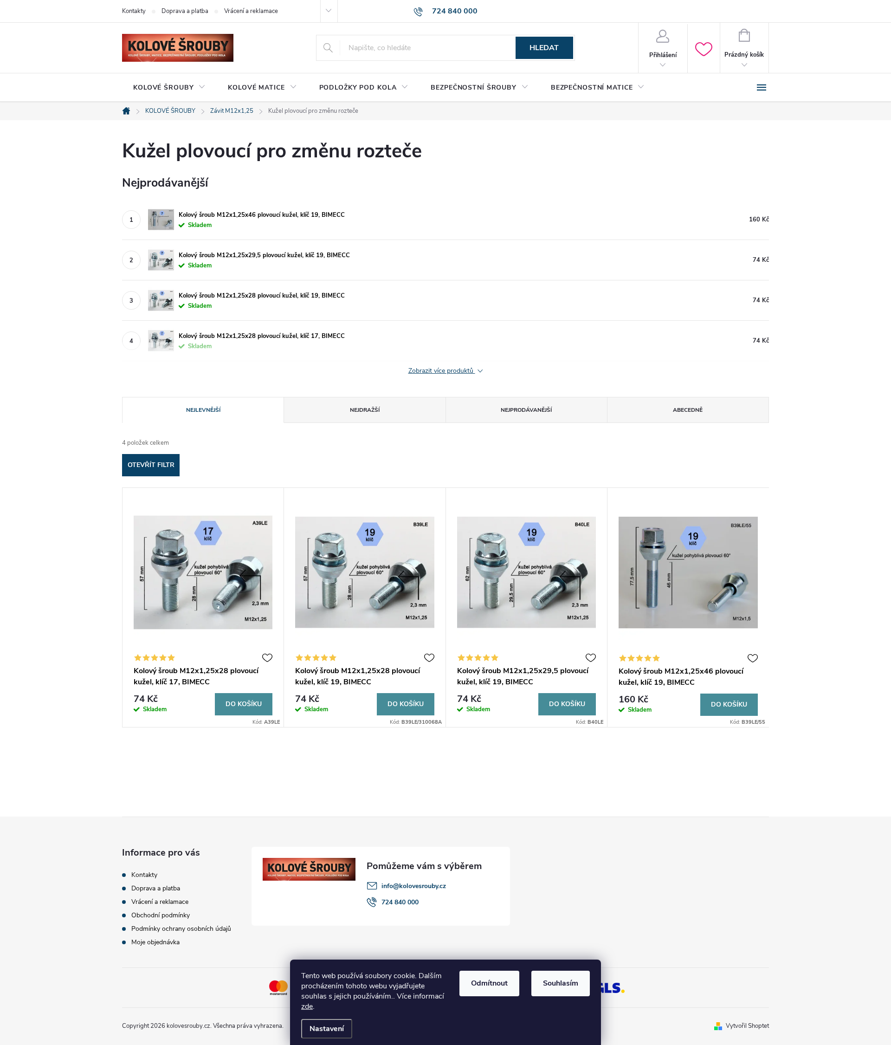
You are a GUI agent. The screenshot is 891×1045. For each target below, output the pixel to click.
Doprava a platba (184, 11)
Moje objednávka (155, 942)
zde (307, 1006)
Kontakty (134, 11)
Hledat (544, 48)
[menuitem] (169, 87)
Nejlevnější (203, 410)
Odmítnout (489, 983)
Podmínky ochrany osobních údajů (181, 928)
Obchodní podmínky (160, 915)
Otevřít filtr (151, 465)
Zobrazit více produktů (441, 371)
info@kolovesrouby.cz (413, 886)
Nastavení (327, 1029)
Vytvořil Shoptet (747, 1026)
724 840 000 (400, 902)
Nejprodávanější (526, 410)
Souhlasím (560, 983)
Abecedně (688, 410)
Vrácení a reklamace (251, 11)
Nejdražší (365, 410)
